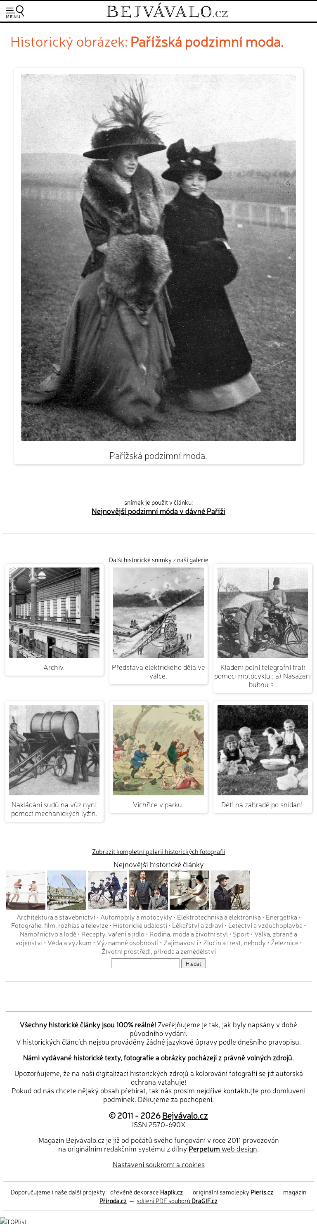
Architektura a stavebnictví (56, 916)
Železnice (284, 942)
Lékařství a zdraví (197, 924)
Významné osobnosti (127, 942)
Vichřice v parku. (158, 804)
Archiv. (54, 667)
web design (223, 1148)
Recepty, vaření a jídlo (112, 933)
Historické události (140, 924)
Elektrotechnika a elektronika (219, 916)
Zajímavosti (180, 942)
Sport (241, 933)
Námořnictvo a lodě (48, 933)
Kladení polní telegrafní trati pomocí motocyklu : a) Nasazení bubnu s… (263, 675)
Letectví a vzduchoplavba (265, 924)
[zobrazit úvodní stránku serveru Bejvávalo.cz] (167, 16)
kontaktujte (241, 1090)
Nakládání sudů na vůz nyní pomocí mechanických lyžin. (54, 808)
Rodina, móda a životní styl (188, 933)
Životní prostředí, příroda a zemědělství (159, 950)
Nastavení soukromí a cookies (159, 1164)
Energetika (281, 916)
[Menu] (14, 12)
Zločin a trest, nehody (234, 942)
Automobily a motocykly (136, 916)
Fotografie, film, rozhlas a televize (59, 924)
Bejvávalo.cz (185, 1115)
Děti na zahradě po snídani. (262, 804)
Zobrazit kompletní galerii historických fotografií (158, 851)
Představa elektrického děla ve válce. (158, 671)
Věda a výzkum (69, 942)
